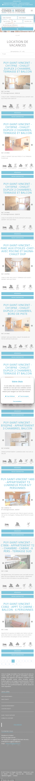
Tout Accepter (24, 396)
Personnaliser (17, 401)
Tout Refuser (10, 396)
